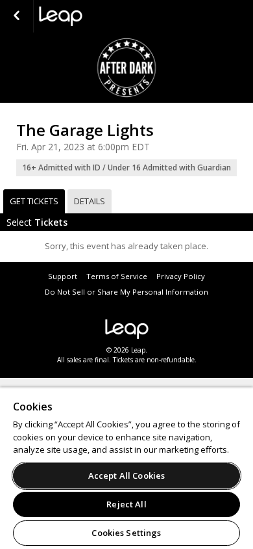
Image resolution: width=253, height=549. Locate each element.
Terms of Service (116, 276)
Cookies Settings (126, 533)
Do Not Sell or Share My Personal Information (126, 292)
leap (104, 16)
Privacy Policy (180, 276)
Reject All (126, 504)
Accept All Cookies (126, 475)
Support (62, 276)
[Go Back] (16, 16)
